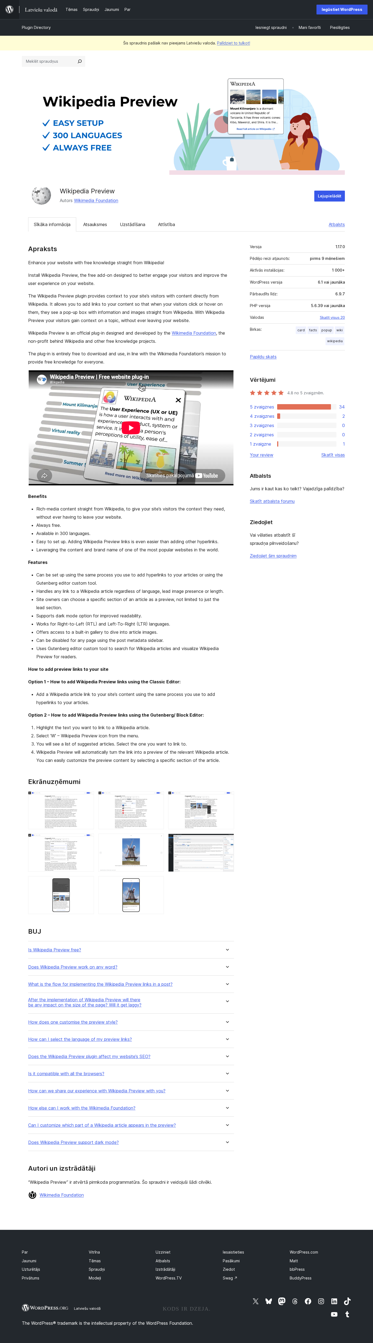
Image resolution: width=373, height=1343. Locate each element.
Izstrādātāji (165, 1269)
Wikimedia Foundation (96, 200)
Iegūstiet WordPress (342, 9)
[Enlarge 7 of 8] (86, 883)
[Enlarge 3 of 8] (226, 798)
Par (25, 1252)
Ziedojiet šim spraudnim (273, 555)
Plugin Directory (36, 27)
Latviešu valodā (87, 1308)
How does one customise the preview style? (73, 1022)
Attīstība (166, 224)
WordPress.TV (169, 1278)
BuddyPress (301, 1278)
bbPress (297, 1269)
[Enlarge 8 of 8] (156, 883)
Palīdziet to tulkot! (233, 43)
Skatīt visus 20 (332, 317)
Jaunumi (29, 1260)
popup (326, 330)
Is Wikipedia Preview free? (54, 950)
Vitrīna (94, 1252)
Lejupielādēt (329, 196)
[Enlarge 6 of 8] (226, 841)
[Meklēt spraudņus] (79, 61)
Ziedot (229, 1269)
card (301, 330)
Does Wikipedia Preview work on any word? (72, 967)
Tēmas (95, 1260)
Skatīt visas (333, 455)
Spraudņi (97, 1269)
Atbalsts (337, 224)
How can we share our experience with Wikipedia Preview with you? (96, 1090)
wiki (339, 330)
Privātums (30, 1278)
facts (313, 330)
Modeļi (95, 1278)
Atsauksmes (95, 224)
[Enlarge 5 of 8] (156, 841)
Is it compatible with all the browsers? (66, 1073)
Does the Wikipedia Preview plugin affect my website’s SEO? (89, 1056)
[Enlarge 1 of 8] (86, 798)
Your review (261, 455)
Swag (230, 1278)
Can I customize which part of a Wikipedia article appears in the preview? (102, 1125)
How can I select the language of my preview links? (80, 1039)
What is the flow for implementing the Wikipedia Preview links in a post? (100, 984)
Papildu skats (263, 356)
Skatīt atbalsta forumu (272, 501)
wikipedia (335, 341)
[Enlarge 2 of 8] (156, 798)
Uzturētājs (31, 1269)
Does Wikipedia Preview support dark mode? (73, 1142)
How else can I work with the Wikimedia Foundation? (81, 1108)
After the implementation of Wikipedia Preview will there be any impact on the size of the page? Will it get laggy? (84, 1002)
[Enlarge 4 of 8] (86, 841)
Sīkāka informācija (52, 224)
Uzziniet (163, 1252)
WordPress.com (304, 1252)
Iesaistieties (233, 1252)
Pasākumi (231, 1260)
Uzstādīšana (132, 224)
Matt (294, 1260)
